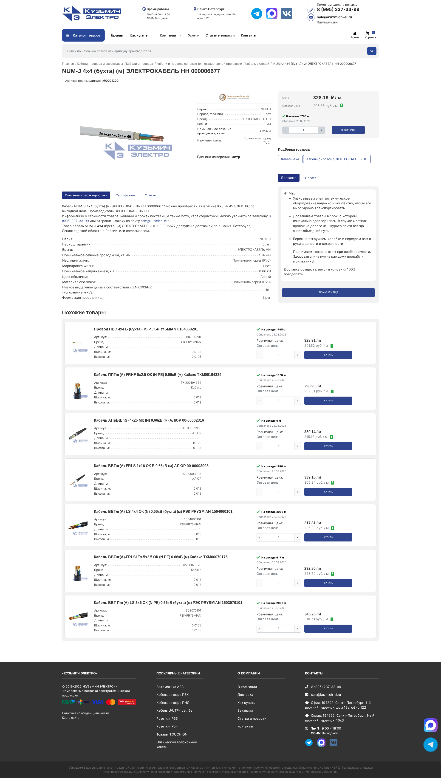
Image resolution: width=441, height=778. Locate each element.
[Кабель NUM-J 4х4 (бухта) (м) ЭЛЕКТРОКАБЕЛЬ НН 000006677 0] (126, 136)
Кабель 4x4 (290, 159)
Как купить (139, 35)
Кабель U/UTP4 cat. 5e (174, 710)
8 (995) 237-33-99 (338, 9)
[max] (273, 13)
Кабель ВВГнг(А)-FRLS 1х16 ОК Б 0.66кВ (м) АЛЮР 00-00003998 (151, 466)
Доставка (245, 694)
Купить (328, 355)
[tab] (126, 195)
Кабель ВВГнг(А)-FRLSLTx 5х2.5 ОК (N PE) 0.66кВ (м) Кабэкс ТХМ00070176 (161, 557)
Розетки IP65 (167, 718)
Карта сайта (70, 717)
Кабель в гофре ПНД (172, 703)
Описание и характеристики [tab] (86, 195)
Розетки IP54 (167, 726)
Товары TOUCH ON (171, 734)
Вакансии (245, 710)
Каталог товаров (86, 35)
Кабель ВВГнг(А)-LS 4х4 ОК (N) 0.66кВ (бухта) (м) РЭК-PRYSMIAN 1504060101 (163, 511)
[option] (126, 136)
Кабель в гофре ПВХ (172, 694)
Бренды (117, 35)
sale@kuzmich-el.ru (334, 17)
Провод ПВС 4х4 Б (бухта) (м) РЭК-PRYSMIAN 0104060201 (146, 329)
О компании (247, 687)
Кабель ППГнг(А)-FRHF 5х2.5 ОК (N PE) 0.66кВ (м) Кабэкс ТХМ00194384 (157, 375)
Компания (168, 35)
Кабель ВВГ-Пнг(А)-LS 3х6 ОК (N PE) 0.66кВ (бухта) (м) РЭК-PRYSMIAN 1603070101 (168, 603)
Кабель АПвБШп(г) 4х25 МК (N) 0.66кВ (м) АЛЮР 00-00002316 (149, 420)
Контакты (249, 35)
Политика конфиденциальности (85, 713)
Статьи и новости (220, 35)
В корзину (348, 130)
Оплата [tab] (311, 178)
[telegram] (258, 13)
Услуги (193, 35)
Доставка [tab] (289, 178)
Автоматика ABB (170, 687)
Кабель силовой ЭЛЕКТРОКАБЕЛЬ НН (337, 159)
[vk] (288, 13)
